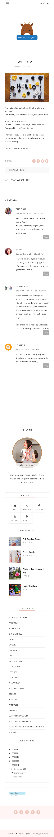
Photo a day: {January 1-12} (33, 571)
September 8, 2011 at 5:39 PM (29, 253)
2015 (14, 749)
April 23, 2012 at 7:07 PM (27, 349)
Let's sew (13, 672)
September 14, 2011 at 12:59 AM (31, 290)
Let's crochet (15, 666)
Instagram (27, 510)
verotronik (23, 286)
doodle (12, 645)
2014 (14, 753)
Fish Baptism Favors (32, 539)
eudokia (21, 209)
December (18, 769)
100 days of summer (18, 617)
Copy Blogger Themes (40, 833)
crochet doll (15, 634)
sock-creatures (16, 688)
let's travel (14, 677)
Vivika (19, 67)
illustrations (15, 661)
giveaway (13, 650)
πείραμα (13, 710)
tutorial (13, 699)
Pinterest (26, 521)
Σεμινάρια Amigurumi (18, 716)
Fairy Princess (27, 128)
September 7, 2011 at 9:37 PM (29, 213)
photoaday (14, 683)
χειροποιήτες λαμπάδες (20, 721)
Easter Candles (29, 552)
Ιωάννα (20, 345)
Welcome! (17, 776)
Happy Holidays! (30, 586)
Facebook (39, 510)
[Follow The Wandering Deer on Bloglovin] (17, 795)
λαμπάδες (13, 705)
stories (12, 694)
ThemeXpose (25, 833)
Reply (46, 237)
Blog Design (14, 628)
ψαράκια (12, 732)
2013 (14, 757)
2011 (14, 765)
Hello (11, 655)
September (19, 773)
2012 (14, 761)
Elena (19, 249)
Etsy (14, 510)
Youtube (14, 521)
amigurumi (14, 623)
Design (12, 639)
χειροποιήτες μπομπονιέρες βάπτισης (26, 726)
